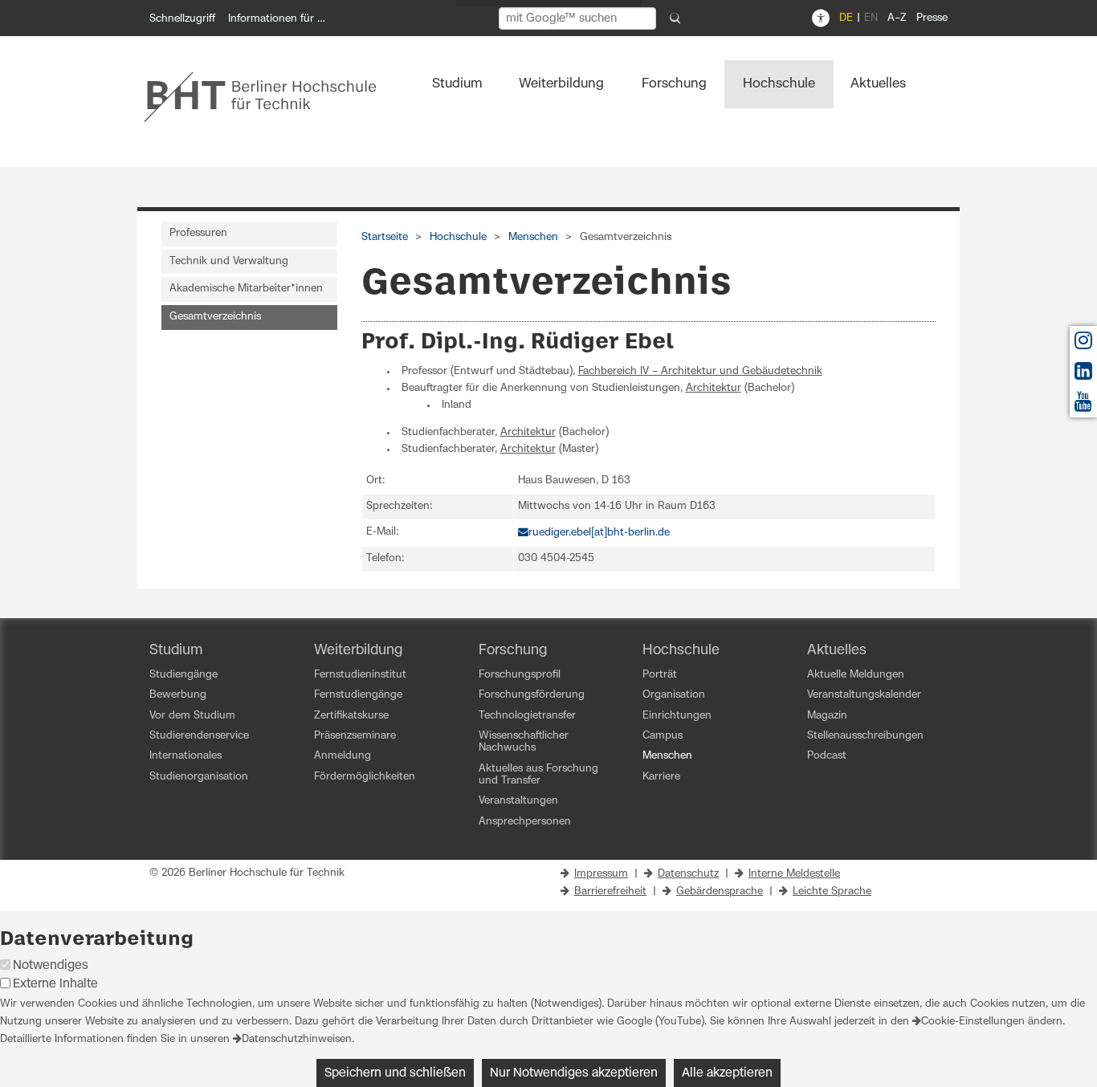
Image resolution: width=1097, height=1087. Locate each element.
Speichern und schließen (395, 1073)
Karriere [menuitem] (661, 776)
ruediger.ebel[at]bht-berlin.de (599, 532)
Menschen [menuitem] (667, 756)
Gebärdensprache (719, 891)
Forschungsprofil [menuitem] (520, 675)
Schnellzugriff (182, 19)
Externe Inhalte (55, 984)
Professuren (198, 233)
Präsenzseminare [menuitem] (355, 736)
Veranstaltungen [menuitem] (518, 801)
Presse (932, 18)
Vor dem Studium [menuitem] (192, 715)
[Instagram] (1083, 345)
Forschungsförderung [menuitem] (532, 695)
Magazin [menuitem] (827, 715)
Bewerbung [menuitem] (177, 695)
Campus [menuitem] (662, 736)
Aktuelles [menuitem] (878, 83)
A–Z (897, 18)
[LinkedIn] (1083, 375)
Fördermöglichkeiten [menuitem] (364, 776)
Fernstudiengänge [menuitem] (358, 695)
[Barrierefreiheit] (820, 18)
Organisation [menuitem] (673, 695)
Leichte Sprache (832, 891)
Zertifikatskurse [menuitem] (351, 715)
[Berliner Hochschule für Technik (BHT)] (271, 96)
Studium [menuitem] (457, 83)
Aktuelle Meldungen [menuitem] (855, 675)
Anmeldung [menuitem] (342, 756)
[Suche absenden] (675, 18)
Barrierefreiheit (610, 891)
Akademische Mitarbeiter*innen (246, 288)
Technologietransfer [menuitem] (527, 715)
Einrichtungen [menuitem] (677, 715)
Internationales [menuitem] (185, 756)
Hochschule (458, 237)
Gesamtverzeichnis (215, 316)
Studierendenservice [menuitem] (199, 736)
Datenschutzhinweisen (297, 1039)
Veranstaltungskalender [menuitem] (864, 695)
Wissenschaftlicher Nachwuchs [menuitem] (524, 742)
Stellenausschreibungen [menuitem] (865, 736)
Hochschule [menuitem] (779, 83)
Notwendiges (50, 965)
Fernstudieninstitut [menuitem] (360, 675)
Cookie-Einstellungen (973, 1021)
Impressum (601, 874)
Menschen (533, 237)
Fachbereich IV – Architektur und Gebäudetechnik (700, 371)
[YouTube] (1083, 406)
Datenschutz (688, 874)
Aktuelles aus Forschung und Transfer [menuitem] (538, 774)
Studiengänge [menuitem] (183, 675)
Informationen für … (276, 19)
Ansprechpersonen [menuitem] (525, 821)
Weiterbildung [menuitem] (561, 83)
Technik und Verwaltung (228, 261)
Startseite (384, 237)
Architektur (713, 388)
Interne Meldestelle (794, 874)
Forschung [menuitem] (674, 83)
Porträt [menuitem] (659, 675)
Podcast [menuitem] (826, 756)
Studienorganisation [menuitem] (198, 776)
